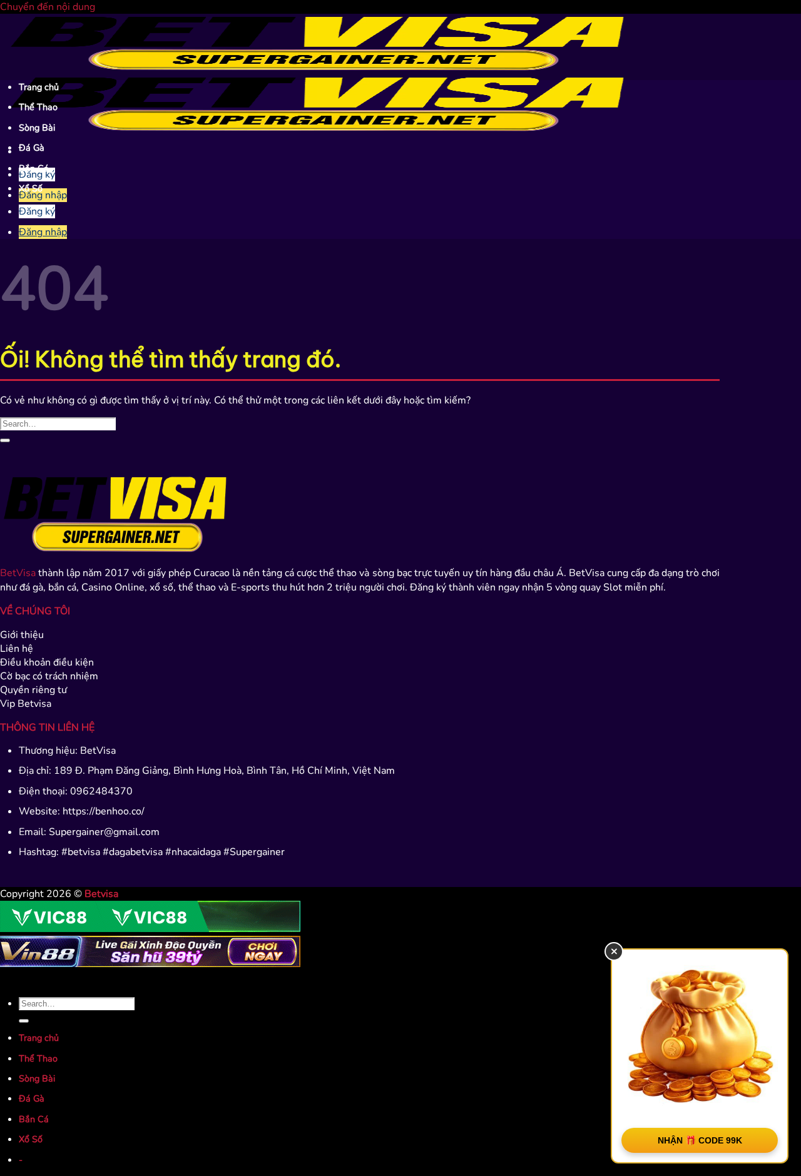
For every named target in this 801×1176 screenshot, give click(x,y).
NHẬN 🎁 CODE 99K (700, 1140)
